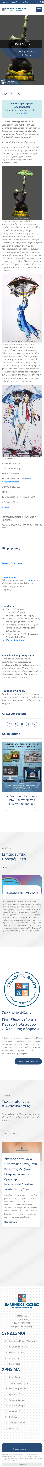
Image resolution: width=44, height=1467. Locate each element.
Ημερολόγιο (9, 577)
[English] (40, 2)
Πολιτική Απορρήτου (11, 1460)
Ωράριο (25, 2)
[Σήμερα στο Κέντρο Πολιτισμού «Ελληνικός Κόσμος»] (37, 2)
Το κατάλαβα (22, 1464)
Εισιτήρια (5, 2)
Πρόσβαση (15, 2)
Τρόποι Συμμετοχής (18, 1383)
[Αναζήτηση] (43, 2)
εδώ (26, 113)
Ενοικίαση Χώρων (17, 1388)
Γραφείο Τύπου (16, 1394)
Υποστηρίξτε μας (17, 1400)
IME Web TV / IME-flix (19, 1347)
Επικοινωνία (15, 1411)
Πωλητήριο (14, 1364)
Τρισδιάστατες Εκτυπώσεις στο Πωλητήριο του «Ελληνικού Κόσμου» (22, 800)
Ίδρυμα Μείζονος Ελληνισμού (23, 1341)
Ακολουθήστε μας (17, 1405)
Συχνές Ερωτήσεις (12, 563)
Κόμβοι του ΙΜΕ (16, 1352)
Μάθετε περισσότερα (28, 1061)
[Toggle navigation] (39, 9)
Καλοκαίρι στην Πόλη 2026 (21, 892)
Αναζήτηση (14, 1358)
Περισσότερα (10, 1222)
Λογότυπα (13, 1428)
